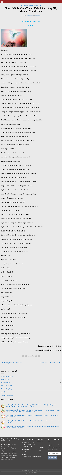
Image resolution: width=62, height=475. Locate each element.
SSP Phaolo (38, 15)
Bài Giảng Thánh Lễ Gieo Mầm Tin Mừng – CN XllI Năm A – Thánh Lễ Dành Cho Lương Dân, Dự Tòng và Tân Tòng (32, 426)
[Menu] (2, 2)
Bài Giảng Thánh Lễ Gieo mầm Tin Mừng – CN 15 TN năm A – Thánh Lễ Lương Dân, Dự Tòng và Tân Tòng (32, 416)
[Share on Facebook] (26, 356)
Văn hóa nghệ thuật (7, 395)
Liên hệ (37, 470)
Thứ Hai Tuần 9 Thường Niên (49, 363)
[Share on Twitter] (29, 356)
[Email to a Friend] (32, 356)
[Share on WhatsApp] (23, 356)
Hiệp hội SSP (5, 379)
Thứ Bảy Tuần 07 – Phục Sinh (13, 363)
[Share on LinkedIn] (38, 356)
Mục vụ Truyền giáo (7, 389)
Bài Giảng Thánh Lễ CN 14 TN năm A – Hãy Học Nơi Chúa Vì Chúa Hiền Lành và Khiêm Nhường (32, 421)
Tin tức (3, 392)
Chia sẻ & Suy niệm (26, 5)
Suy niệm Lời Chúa (36, 5)
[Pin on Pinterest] (35, 356)
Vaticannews (42, 445)
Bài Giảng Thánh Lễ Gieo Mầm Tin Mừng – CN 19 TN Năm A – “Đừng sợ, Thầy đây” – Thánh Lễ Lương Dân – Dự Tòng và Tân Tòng (31, 405)
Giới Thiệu (25, 470)
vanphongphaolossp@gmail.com (32, 456)
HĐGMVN (42, 447)
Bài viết (31, 470)
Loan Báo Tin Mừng (7, 385)
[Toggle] (60, 376)
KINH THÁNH (5, 382)
